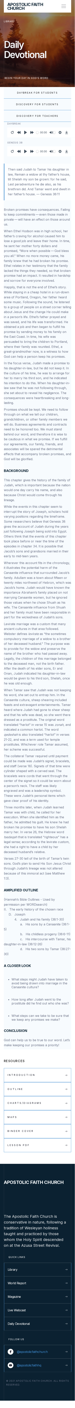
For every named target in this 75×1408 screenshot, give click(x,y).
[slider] (37, 132)
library (9, 21)
